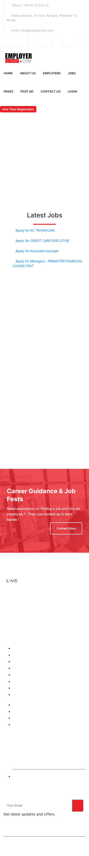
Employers (51, 73)
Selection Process (26, 725)
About (17, 655)
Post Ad (27, 91)
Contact (18, 688)
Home (8, 73)
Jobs (72, 73)
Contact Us (50, 91)
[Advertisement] (44, 321)
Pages (8, 91)
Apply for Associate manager (37, 251)
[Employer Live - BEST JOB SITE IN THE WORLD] (26, 57)
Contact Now (66, 528)
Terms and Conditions (29, 705)
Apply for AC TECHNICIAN (35, 230)
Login (72, 91)
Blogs (17, 668)
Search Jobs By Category (32, 681)
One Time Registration (18, 109)
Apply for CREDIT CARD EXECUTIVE (42, 240)
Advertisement (23, 694)
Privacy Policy (23, 711)
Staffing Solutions (26, 718)
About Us (28, 73)
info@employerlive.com (30, 776)
